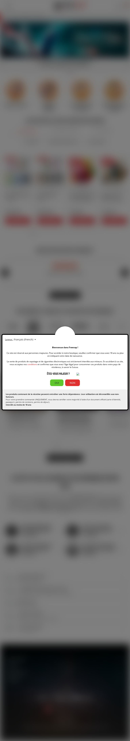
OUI (57, 382)
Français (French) (24, 339)
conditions (32, 364)
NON (72, 382)
